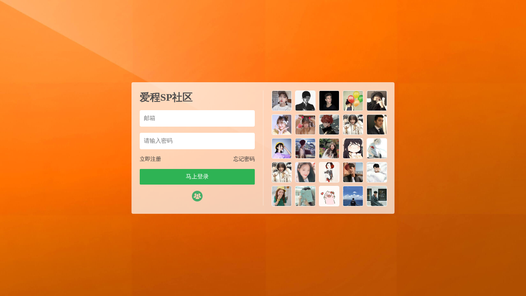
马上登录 (197, 176)
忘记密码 (244, 159)
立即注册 (150, 159)
